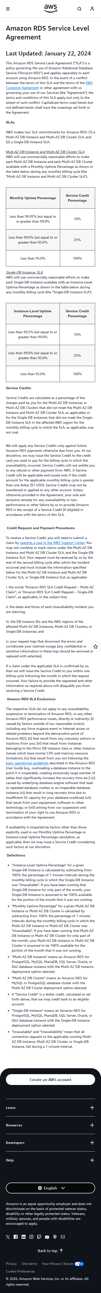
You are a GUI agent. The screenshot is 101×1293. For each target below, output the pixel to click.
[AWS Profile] (92, 9)
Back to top (47, 1250)
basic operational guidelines (27, 763)
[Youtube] (47, 1237)
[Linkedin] (23, 1237)
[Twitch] (39, 1237)
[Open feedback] (95, 646)
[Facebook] (16, 1237)
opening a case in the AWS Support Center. (52, 543)
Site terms (29, 1263)
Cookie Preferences (20, 1271)
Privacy (11, 1263)
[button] (50, 1079)
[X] (8, 1237)
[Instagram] (31, 1237)
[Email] (63, 1237)
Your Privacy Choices (58, 1263)
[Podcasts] (55, 1237)
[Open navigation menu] (8, 9)
